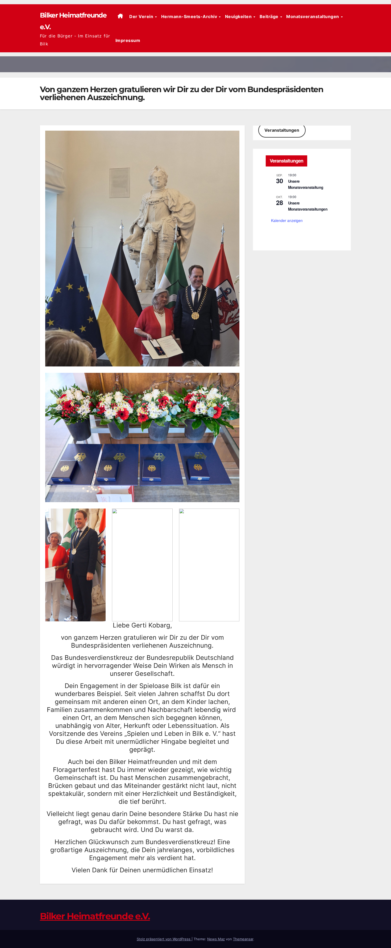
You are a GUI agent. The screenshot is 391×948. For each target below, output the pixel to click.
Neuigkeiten (239, 16)
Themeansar (243, 939)
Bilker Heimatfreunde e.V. (95, 916)
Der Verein (142, 16)
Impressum (127, 40)
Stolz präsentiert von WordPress (164, 939)
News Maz (216, 939)
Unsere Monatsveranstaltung (305, 184)
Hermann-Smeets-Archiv (189, 16)
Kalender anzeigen (287, 220)
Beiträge (270, 16)
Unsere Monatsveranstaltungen (307, 206)
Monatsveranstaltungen (313, 16)
